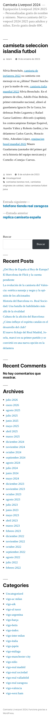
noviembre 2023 (15, 489)
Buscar (7, 237)
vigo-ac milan (14, 599)
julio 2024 (12, 468)
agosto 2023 (13, 499)
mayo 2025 (12, 426)
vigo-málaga (13, 651)
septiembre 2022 (15, 552)
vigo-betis (12, 625)
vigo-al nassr (13, 609)
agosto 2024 (13, 463)
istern (9, 59)
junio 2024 (12, 473)
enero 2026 (12, 405)
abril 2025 (12, 431)
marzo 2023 (13, 526)
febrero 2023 (13, 531)
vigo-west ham (14, 693)
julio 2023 (12, 505)
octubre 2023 (13, 494)
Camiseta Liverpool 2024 (22, 5)
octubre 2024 (13, 452)
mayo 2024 (12, 478)
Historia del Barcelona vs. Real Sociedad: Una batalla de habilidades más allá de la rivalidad (25, 306)
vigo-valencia (14, 688)
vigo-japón (12, 646)
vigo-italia (12, 641)
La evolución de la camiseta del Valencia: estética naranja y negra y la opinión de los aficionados (25, 290)
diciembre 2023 (15, 484)
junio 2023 (12, 510)
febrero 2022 (13, 568)
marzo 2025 (13, 436)
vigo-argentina (14, 615)
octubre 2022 (13, 547)
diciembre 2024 (15, 442)
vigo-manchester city (18, 656)
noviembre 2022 (15, 541)
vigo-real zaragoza (17, 683)
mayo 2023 (12, 515)
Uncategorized (13, 178)
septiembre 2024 (15, 457)
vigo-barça (12, 620)
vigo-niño (11, 662)
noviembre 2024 (15, 447)
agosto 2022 (13, 557)
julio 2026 (12, 400)
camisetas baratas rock (17, 182)
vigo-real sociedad (16, 672)
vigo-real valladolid (17, 678)
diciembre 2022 (15, 536)
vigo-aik (11, 604)
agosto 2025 (13, 410)
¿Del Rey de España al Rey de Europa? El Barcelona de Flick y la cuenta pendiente (26, 275)
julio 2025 (12, 415)
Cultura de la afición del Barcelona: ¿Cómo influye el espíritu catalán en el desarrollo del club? (25, 322)
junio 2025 (12, 421)
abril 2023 (12, 520)
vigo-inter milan (15, 636)
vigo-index (12, 630)
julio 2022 (12, 562)
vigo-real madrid (15, 667)
